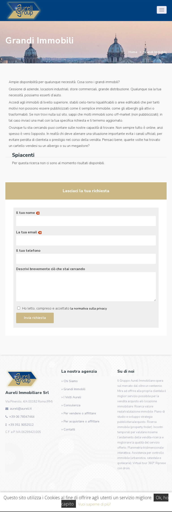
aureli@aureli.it (21, 409)
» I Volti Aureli (71, 397)
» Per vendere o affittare (78, 413)
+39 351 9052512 (21, 425)
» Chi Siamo (69, 381)
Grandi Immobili (155, 52)
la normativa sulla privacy (88, 308)
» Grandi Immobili (73, 389)
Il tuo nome (26, 213)
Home (133, 52)
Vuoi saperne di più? (94, 504)
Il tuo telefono (28, 250)
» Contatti (68, 429)
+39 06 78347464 (21, 417)
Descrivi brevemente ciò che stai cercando (50, 269)
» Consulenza (70, 405)
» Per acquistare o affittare (80, 421)
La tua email (27, 232)
